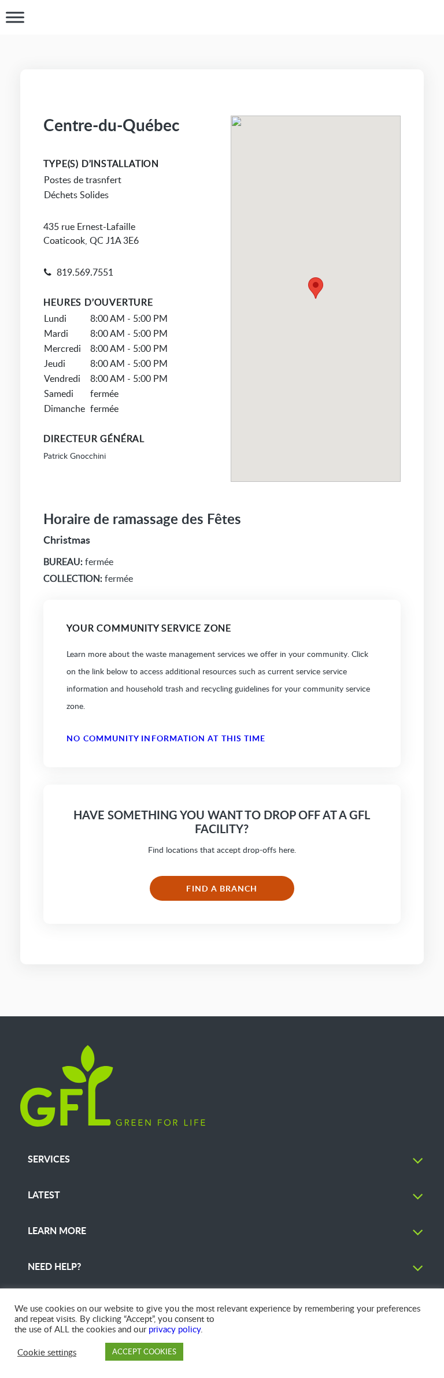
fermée (78, 561)
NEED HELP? (54, 1266)
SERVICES (49, 1158)
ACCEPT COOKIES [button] (144, 1351)
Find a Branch (221, 888)
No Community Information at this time (165, 738)
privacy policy (175, 1329)
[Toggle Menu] (15, 17)
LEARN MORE (57, 1230)
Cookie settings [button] (46, 1352)
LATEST (44, 1194)
